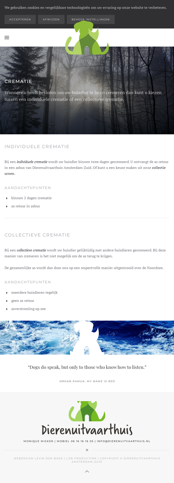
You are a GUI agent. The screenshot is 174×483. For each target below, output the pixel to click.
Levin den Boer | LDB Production (66, 458)
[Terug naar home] (87, 37)
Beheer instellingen (91, 19)
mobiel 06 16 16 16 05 (75, 441)
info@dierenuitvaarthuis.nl (124, 441)
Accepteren (20, 19)
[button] (7, 37)
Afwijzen (51, 19)
